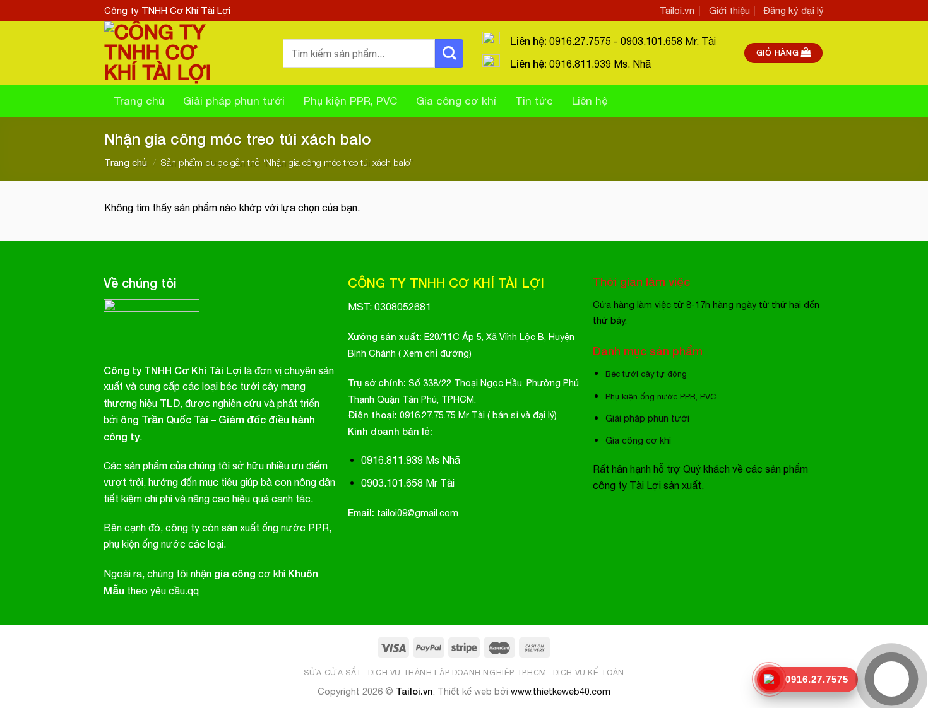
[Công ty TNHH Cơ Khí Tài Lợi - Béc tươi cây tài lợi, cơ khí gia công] (184, 53)
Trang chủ (139, 101)
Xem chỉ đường (436, 353)
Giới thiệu (729, 10)
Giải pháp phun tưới (234, 101)
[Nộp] (449, 53)
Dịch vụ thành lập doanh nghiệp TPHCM (457, 672)
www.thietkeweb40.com (560, 691)
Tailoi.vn (677, 10)
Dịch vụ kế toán (588, 672)
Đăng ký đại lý (794, 10)
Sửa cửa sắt (333, 672)
